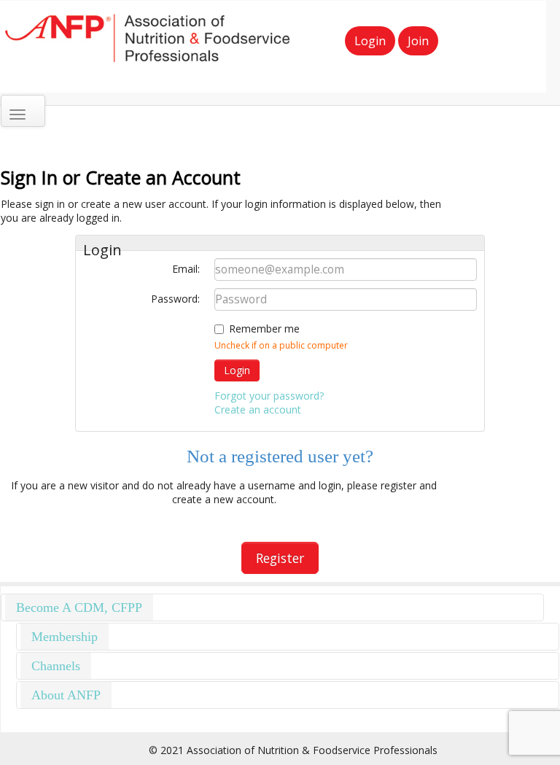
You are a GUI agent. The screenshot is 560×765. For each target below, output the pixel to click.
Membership (64, 636)
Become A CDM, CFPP (79, 607)
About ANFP (66, 695)
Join (418, 41)
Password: (175, 299)
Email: (186, 269)
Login (370, 41)
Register (280, 558)
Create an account (257, 409)
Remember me (264, 328)
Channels (55, 666)
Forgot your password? (269, 396)
